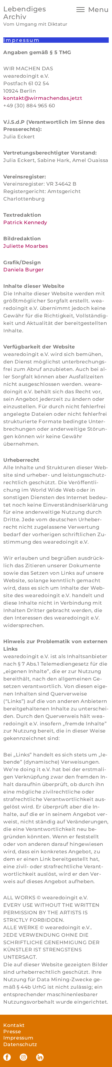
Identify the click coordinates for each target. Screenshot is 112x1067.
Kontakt (14, 1025)
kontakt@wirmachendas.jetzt (42, 98)
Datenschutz (20, 1044)
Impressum (18, 1038)
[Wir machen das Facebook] (7, 1057)
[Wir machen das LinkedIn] (40, 1057)
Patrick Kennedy (25, 222)
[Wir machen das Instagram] (23, 1057)
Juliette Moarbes (25, 246)
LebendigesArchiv (24, 13)
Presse (12, 1031)
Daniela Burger (23, 270)
